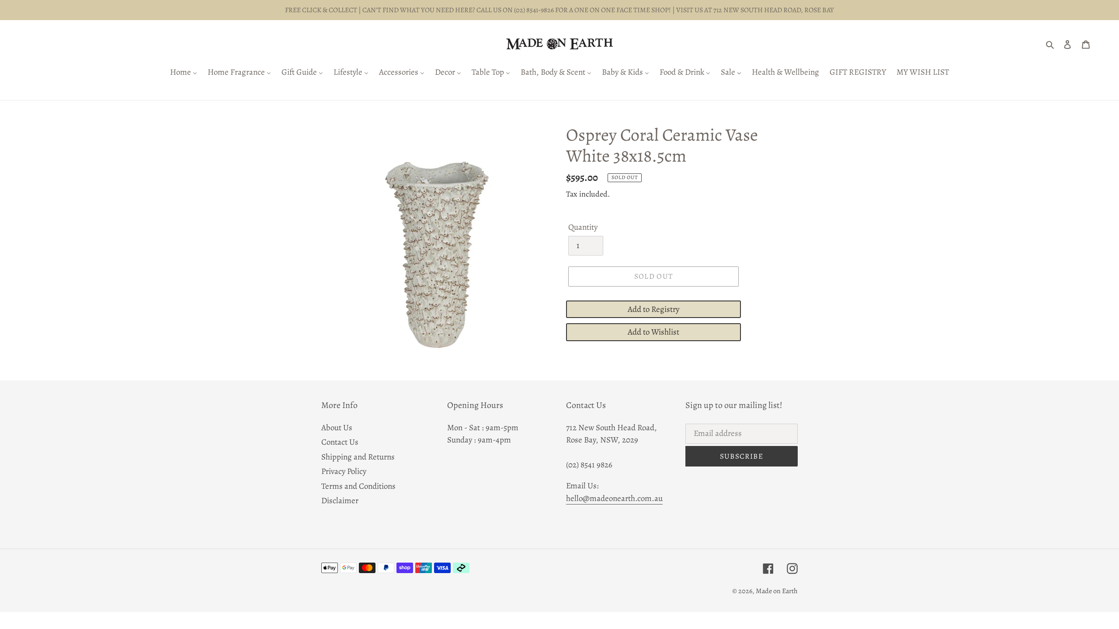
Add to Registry (653, 309)
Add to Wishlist (653, 332)
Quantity (583, 227)
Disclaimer (339, 500)
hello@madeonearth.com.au (614, 498)
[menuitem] (183, 73)
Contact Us (339, 442)
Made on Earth (777, 591)
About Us (336, 427)
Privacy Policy (343, 471)
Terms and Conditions (358, 486)
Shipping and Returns (358, 457)
